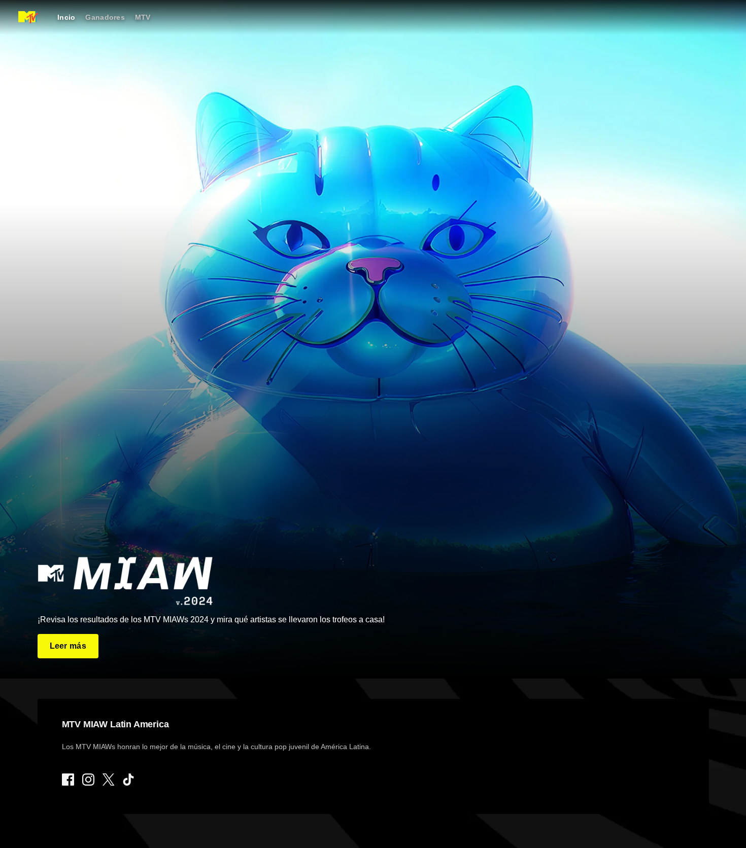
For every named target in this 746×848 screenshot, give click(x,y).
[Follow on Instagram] (88, 779)
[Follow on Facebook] (68, 779)
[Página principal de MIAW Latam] (28, 17)
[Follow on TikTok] (128, 779)
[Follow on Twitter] (108, 779)
